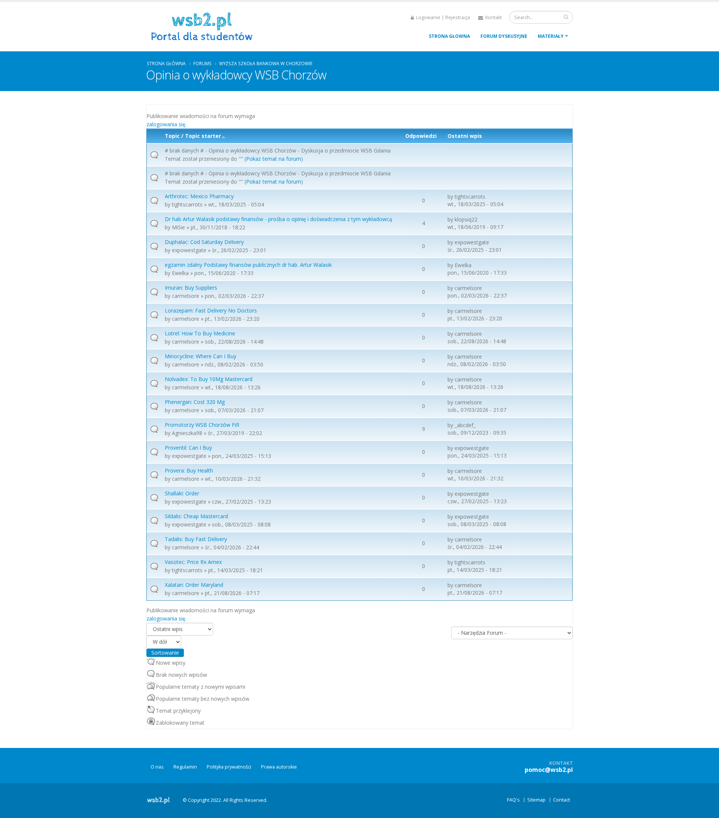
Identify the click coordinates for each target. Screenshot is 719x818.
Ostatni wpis (465, 135)
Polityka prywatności (229, 767)
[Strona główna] (204, 25)
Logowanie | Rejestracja (442, 17)
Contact (561, 800)
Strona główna (166, 63)
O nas (157, 767)
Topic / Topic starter (193, 135)
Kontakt (493, 17)
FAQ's (513, 800)
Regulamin (185, 767)
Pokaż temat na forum (273, 158)
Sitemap (536, 800)
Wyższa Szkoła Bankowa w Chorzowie (265, 63)
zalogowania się (165, 124)
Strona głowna (449, 36)
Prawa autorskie (279, 767)
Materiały (551, 36)
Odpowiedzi (421, 135)
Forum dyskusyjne (503, 36)
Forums (202, 63)
